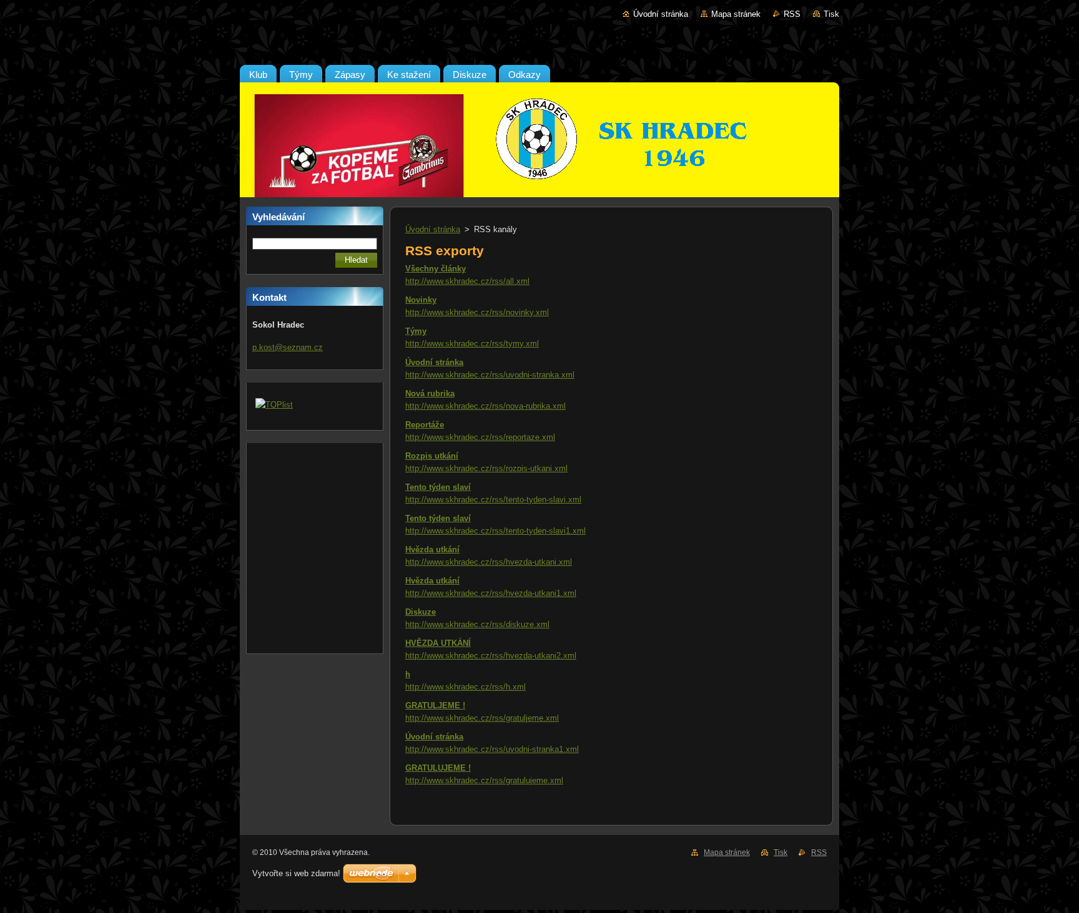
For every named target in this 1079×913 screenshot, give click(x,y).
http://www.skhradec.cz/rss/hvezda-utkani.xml (488, 562)
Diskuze (420, 612)
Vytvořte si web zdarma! (296, 873)
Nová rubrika (430, 393)
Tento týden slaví (438, 487)
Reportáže (424, 424)
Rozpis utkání (431, 456)
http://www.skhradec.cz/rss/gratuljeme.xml (482, 718)
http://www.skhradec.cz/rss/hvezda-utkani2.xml (490, 655)
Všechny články (435, 268)
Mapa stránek (736, 14)
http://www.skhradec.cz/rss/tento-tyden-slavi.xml (493, 499)
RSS (792, 14)
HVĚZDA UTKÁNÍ (438, 643)
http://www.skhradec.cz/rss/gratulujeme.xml (484, 780)
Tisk (831, 14)
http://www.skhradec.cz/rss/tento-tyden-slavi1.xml (495, 530)
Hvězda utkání (432, 549)
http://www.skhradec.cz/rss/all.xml (467, 281)
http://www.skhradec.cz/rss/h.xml (465, 686)
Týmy (415, 331)
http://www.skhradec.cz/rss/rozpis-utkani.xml (486, 468)
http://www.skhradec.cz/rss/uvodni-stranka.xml (489, 374)
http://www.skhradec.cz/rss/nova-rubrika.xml (485, 406)
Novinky (420, 300)
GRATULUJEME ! (438, 768)
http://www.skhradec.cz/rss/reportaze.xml (480, 437)
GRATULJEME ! (435, 705)
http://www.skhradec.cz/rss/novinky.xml (477, 312)
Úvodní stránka (660, 14)
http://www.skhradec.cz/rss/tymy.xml (472, 343)
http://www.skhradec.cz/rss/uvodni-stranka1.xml (492, 749)
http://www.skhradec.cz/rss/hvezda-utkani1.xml (490, 593)
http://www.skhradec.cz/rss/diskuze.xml (477, 624)
